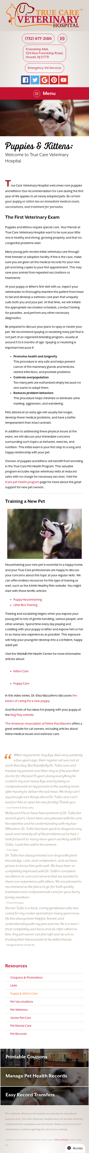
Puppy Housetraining (27, 599)
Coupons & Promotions (26, 977)
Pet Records (18, 1033)
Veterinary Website (61, 1140)
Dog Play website (22, 714)
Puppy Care (21, 683)
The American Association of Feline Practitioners (38, 723)
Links (13, 985)
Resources (16, 965)
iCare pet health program (22, 482)
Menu (49, 93)
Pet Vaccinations (21, 1001)
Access (78, 1148)
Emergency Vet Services (44, 68)
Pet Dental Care (20, 1025)
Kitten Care (21, 671)
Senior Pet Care (20, 1017)
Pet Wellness (19, 1009)
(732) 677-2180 (38, 38)
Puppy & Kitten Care (24, 993)
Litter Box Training (25, 605)
